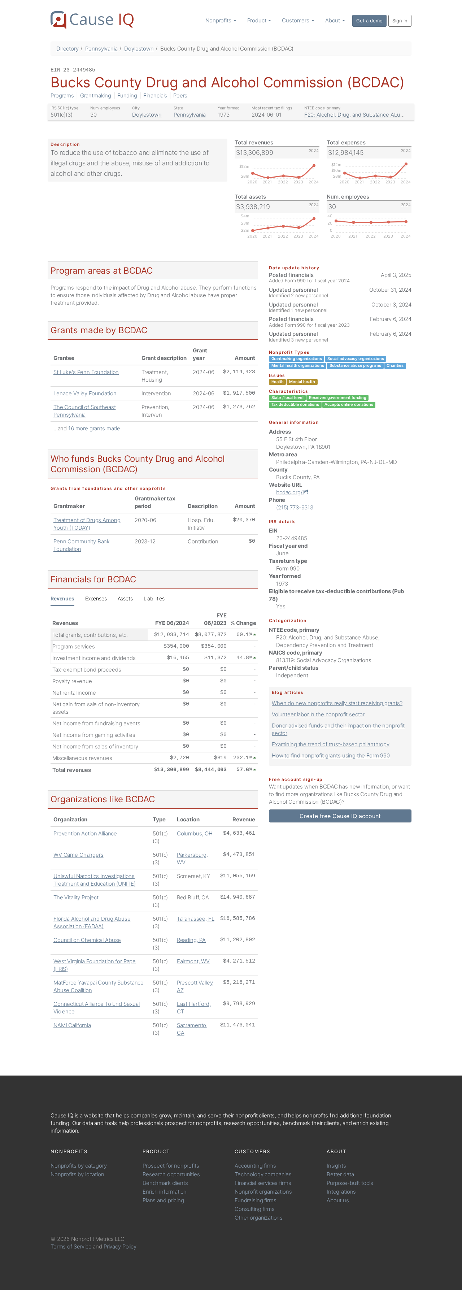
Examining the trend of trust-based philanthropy (330, 744)
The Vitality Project (76, 897)
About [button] (333, 20)
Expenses (96, 598)
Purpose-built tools (350, 1183)
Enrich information (165, 1191)
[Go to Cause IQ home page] (92, 20)
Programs (62, 95)
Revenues (62, 598)
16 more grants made (94, 428)
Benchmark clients (165, 1183)
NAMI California (72, 1025)
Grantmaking (95, 95)
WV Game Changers (78, 854)
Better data (340, 1174)
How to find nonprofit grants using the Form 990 (331, 755)
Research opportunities (171, 1174)
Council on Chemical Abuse (87, 940)
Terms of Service (71, 1246)
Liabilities (154, 598)
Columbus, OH (195, 833)
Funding (127, 95)
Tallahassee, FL (195, 918)
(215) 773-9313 (294, 507)
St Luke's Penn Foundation (86, 372)
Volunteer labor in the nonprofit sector (318, 714)
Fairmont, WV (193, 961)
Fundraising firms (255, 1200)
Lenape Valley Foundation (84, 393)
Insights (336, 1165)
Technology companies (263, 1174)
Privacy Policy (120, 1246)
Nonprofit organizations (263, 1191)
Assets (125, 598)
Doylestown (139, 48)
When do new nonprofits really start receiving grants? (337, 703)
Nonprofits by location (77, 1174)
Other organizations (259, 1217)
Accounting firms (255, 1165)
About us (338, 1200)
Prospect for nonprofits (171, 1165)
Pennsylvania (101, 48)
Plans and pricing (163, 1200)
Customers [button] (296, 20)
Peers (180, 95)
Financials (155, 95)
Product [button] (257, 20)
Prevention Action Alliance (85, 833)
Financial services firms (263, 1183)
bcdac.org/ (290, 492)
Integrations (341, 1191)
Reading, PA (191, 940)
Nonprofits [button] (218, 20)
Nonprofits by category (79, 1165)
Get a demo (369, 20)
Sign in (399, 20)
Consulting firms (255, 1209)
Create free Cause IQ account (340, 816)
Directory (67, 48)
